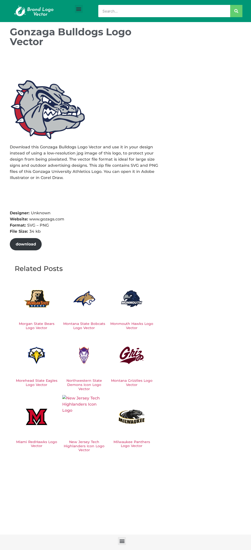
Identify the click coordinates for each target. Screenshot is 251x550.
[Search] (236, 11)
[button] (79, 9)
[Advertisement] (99, 64)
